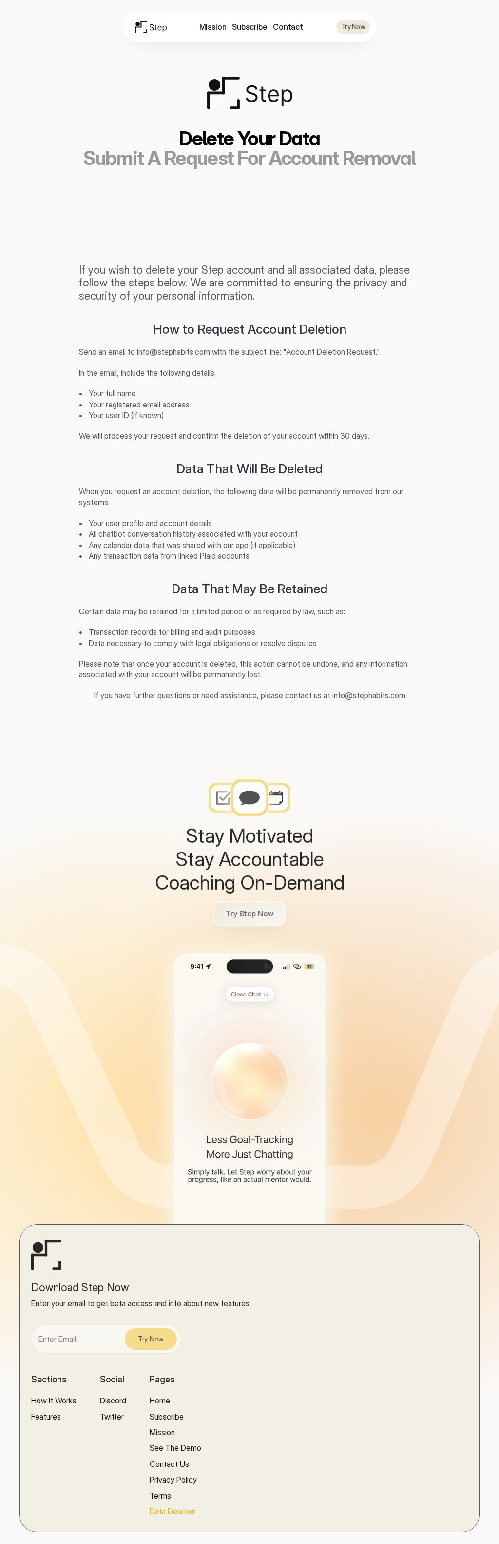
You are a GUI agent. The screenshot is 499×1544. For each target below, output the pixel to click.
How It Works (54, 1400)
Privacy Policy (173, 1479)
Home (160, 1400)
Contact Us (169, 1464)
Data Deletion (173, 1511)
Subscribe (249, 27)
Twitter (112, 1417)
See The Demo (175, 1448)
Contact (288, 27)
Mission (213, 27)
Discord (113, 1400)
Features (46, 1417)
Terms (160, 1496)
